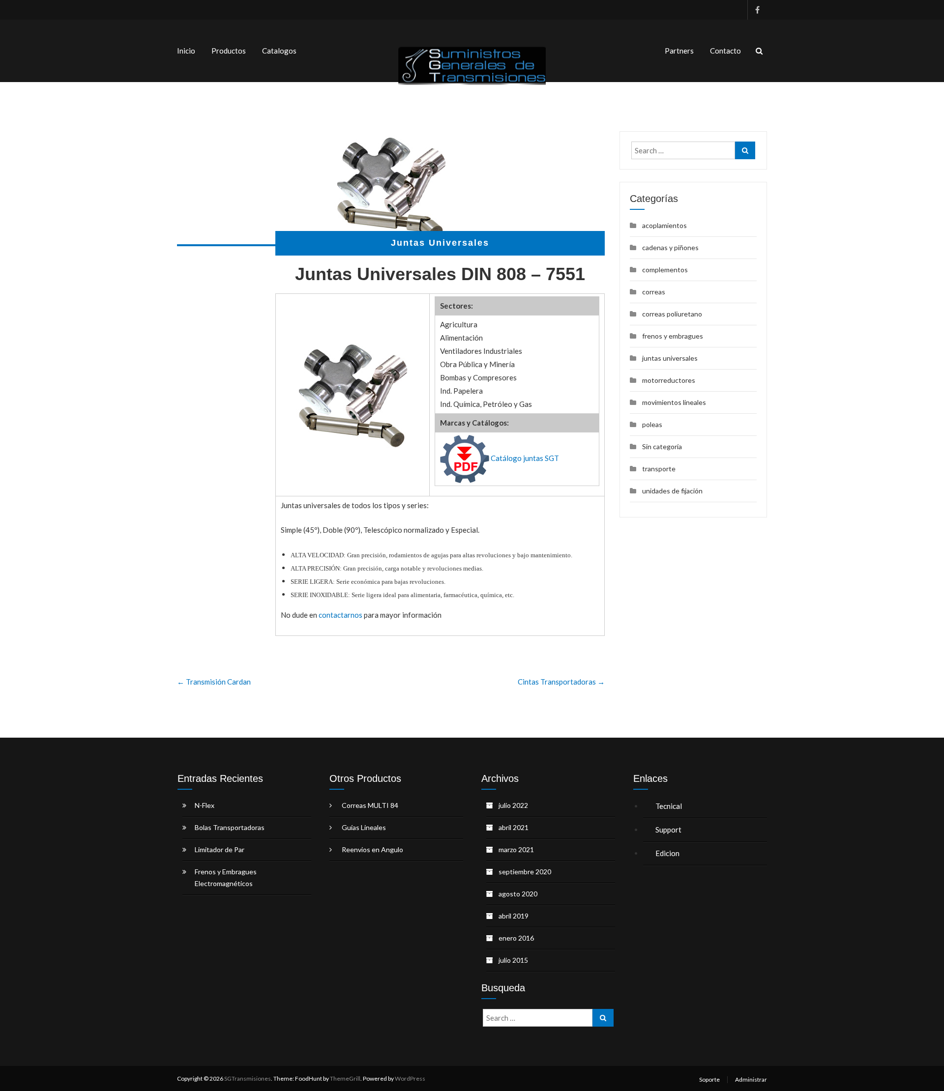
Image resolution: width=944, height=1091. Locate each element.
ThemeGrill (345, 1078)
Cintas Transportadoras (561, 681)
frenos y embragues (672, 336)
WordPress (410, 1078)
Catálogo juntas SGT (525, 458)
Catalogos (279, 50)
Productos (228, 50)
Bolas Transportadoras (230, 827)
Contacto (725, 50)
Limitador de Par (219, 849)
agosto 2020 (518, 894)
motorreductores (668, 380)
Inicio (186, 50)
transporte (659, 468)
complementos (665, 269)
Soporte (709, 1079)
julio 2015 (513, 960)
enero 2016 (516, 938)
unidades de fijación (672, 491)
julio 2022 (513, 805)
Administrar (751, 1079)
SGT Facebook (757, 10)
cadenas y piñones (670, 247)
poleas (652, 424)
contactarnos (340, 614)
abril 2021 (514, 827)
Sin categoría (662, 446)
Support (669, 829)
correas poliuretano (672, 314)
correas (653, 291)
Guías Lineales (364, 827)
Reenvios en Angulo (372, 849)
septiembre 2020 (525, 871)
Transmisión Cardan (214, 681)
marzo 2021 (516, 849)
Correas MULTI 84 (370, 805)
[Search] (745, 150)
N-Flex (204, 805)
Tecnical (668, 806)
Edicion (668, 853)
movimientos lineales (674, 402)
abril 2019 (514, 916)
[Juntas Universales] (391, 188)
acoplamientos (664, 225)
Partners (679, 50)
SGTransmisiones (247, 1078)
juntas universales (670, 358)
